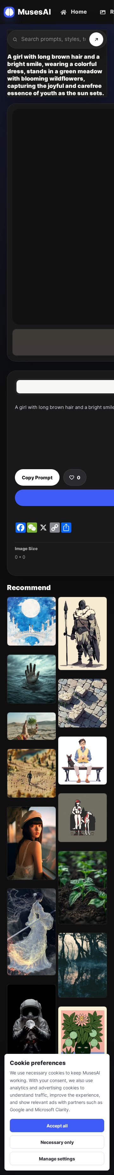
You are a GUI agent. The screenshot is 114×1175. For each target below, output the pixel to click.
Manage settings (57, 1158)
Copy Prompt (37, 478)
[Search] (96, 39)
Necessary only (57, 1142)
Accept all (57, 1125)
